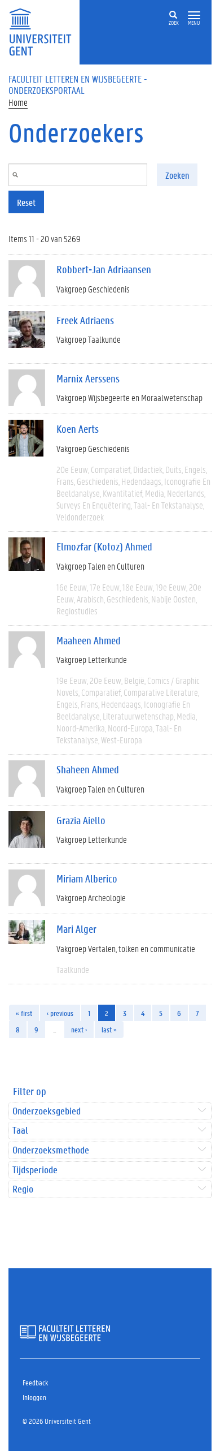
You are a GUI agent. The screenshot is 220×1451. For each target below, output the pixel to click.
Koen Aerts (77, 429)
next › (79, 1029)
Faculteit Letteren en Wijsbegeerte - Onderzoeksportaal (77, 84)
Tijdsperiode (35, 1170)
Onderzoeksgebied (46, 1111)
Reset (26, 202)
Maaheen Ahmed (88, 640)
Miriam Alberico (86, 878)
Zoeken (177, 175)
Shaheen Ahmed (87, 769)
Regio (22, 1189)
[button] (194, 16)
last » (109, 1029)
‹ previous (60, 1013)
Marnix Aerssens (88, 378)
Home (18, 102)
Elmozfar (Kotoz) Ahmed (104, 546)
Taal (20, 1130)
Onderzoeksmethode (50, 1150)
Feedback (35, 1382)
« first (24, 1013)
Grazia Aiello (80, 820)
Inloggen (34, 1397)
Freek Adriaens (85, 320)
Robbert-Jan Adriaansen (103, 269)
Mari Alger (76, 929)
